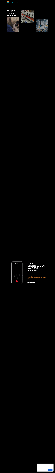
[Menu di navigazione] (46, 2)
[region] (45, 468)
